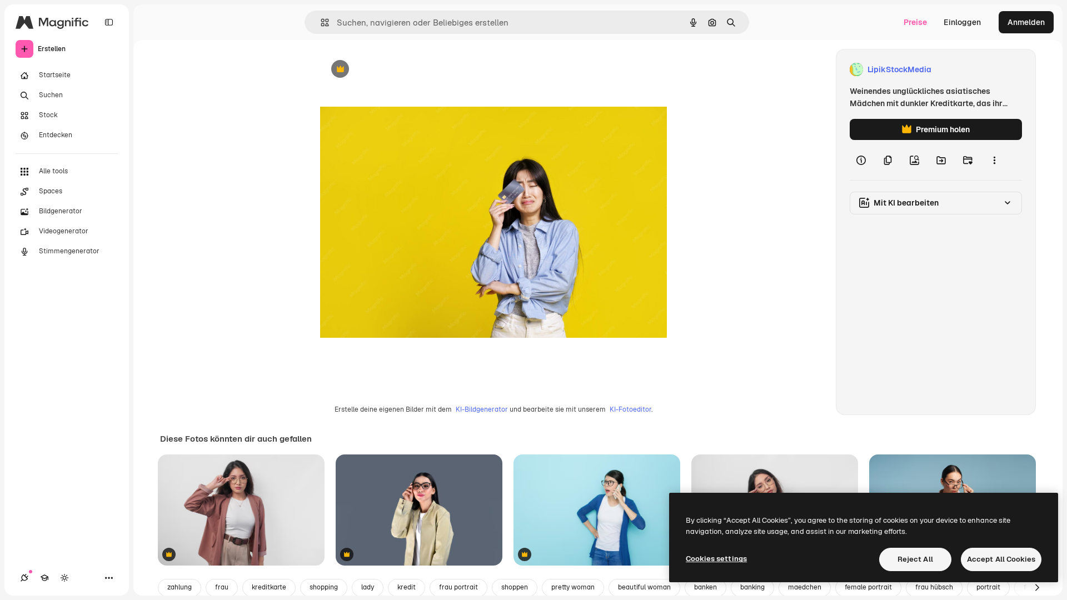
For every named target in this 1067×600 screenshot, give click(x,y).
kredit (406, 587)
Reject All (915, 559)
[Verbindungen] (24, 578)
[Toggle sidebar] (109, 22)
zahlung (179, 587)
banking (752, 587)
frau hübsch (934, 587)
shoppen (514, 587)
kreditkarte (269, 587)
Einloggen (962, 22)
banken (705, 587)
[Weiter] (1037, 588)
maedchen (804, 587)
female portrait (868, 587)
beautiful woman (644, 587)
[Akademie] (44, 578)
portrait (988, 587)
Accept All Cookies (1001, 559)
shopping (324, 587)
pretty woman (573, 587)
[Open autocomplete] (320, 22)
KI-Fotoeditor (630, 409)
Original (391, 69)
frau (221, 587)
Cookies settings (716, 558)
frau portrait (458, 587)
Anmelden (1026, 22)
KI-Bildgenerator (482, 409)
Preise (915, 22)
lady (367, 587)
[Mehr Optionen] (994, 160)
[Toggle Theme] (64, 578)
